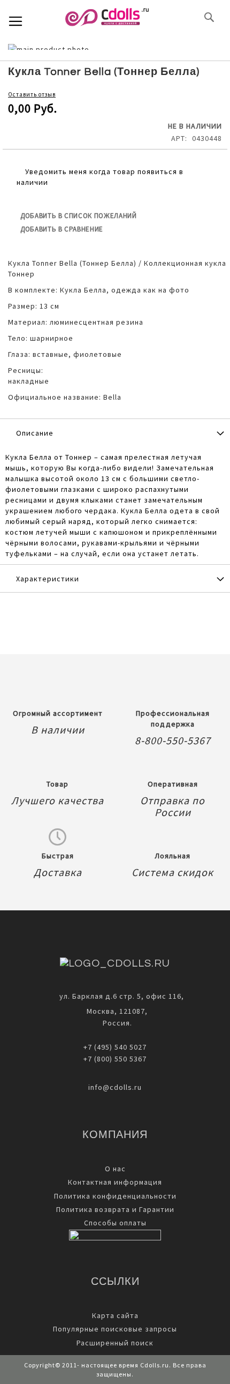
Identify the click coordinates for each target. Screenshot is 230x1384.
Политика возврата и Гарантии (115, 1209)
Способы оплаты (115, 1223)
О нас (115, 1168)
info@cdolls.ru (115, 1087)
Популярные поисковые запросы (115, 1329)
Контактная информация (115, 1182)
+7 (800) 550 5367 (115, 1059)
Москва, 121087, (115, 1011)
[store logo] (107, 17)
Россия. (115, 1023)
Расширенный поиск (115, 1343)
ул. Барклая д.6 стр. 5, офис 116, (121, 996)
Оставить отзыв (32, 94)
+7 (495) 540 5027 (115, 1047)
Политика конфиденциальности (115, 1196)
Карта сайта (115, 1315)
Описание (34, 433)
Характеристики (47, 578)
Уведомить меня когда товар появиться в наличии (100, 177)
